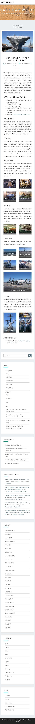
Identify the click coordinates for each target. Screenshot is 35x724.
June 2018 (8, 581)
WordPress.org (9, 710)
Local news (8, 658)
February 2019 (9, 563)
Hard (7, 402)
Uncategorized (9, 672)
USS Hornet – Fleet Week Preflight (17, 59)
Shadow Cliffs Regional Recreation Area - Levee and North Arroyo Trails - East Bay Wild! (17, 512)
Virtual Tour (13, 343)
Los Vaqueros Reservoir (17, 514)
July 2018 (8, 577)
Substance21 (25, 63)
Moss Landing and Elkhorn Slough (15, 460)
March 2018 (8, 592)
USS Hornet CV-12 (25, 341)
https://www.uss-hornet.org (21, 114)
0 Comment (17, 66)
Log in (7, 699)
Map (7, 373)
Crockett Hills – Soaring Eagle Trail (15, 491)
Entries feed (8, 703)
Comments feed (10, 706)
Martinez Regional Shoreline (14, 445)
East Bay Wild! (7, 2)
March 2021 (8, 538)
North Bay (9, 381)
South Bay (9, 388)
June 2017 (8, 624)
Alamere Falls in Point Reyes (13, 499)
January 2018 (9, 599)
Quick (6, 665)
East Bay (9, 377)
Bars (6, 644)
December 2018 (9, 566)
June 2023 (8, 534)
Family (7, 647)
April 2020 (8, 548)
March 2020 (8, 552)
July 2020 (8, 545)
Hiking (7, 654)
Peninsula (9, 384)
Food (6, 651)
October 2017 (9, 609)
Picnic (7, 661)
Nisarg (17, 721)
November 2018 (10, 570)
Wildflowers (8, 676)
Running (7, 669)
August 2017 (8, 617)
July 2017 (8, 620)
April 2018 (8, 588)
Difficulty (7, 392)
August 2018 (8, 574)
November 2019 (10, 556)
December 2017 (9, 602)
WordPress (23, 720)
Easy (7, 395)
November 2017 (10, 606)
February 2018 (9, 595)
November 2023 (10, 531)
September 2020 (10, 541)
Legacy (7, 406)
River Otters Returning (12, 463)
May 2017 (7, 627)
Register (7, 696)
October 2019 (9, 559)
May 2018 (7, 584)
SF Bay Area (8, 371)
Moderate (9, 398)
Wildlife (7, 679)
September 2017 (10, 613)
